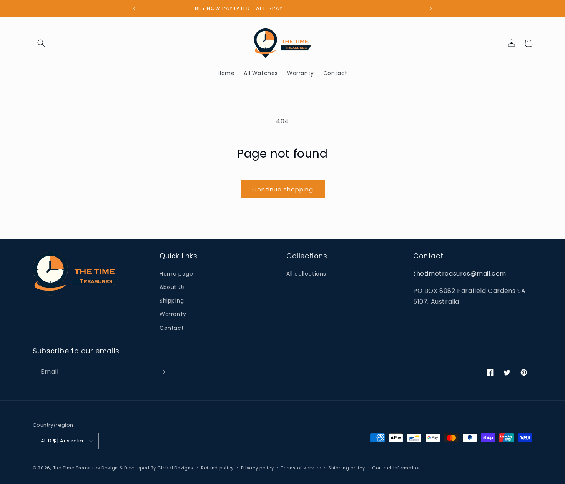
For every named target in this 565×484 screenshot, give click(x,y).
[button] (41, 43)
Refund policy (217, 468)
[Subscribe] (162, 372)
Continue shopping (282, 189)
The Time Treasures (76, 468)
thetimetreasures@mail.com (459, 273)
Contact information (396, 468)
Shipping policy (346, 468)
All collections (306, 274)
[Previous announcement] (134, 8)
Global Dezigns (175, 468)
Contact (172, 328)
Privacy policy (257, 468)
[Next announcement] (430, 8)
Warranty (173, 314)
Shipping (172, 300)
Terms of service (301, 468)
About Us (172, 287)
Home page (176, 274)
